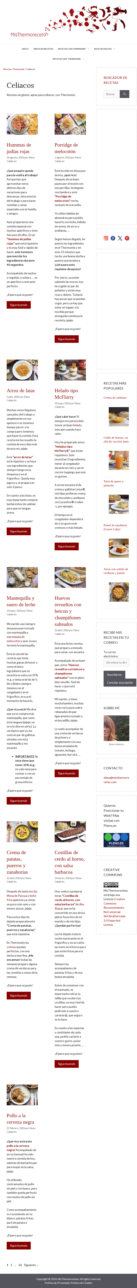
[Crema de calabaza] (116, 416)
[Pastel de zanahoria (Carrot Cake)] (116, 548)
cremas (11, 947)
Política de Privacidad (57, 1282)
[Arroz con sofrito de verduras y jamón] (116, 592)
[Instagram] (106, 239)
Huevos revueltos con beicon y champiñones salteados (68, 611)
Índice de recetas (43, 49)
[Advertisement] (116, 167)
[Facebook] (113, 239)
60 (20, 1265)
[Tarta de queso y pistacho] (116, 504)
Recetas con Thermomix (72, 49)
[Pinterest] (127, 239)
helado (77, 425)
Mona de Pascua (17, 895)
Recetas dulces (103, 49)
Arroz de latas (21, 390)
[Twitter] (120, 239)
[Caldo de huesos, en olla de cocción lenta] (116, 460)
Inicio (25, 49)
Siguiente (31, 1265)
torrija (33, 891)
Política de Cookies (81, 1282)
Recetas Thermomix (13, 69)
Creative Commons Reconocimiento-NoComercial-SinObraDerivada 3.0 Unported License (114, 911)
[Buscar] (124, 94)
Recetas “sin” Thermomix (67, 59)
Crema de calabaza (115, 397)
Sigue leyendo (18, 305)
